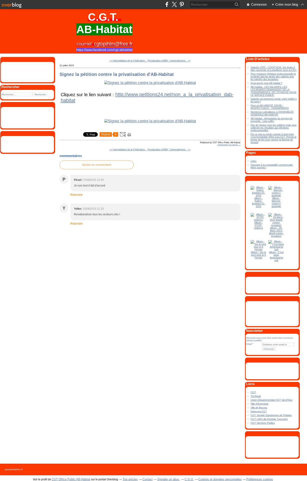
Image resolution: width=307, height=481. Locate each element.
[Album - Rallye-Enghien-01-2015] (258, 195)
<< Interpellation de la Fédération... (128, 60)
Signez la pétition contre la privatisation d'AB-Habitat (117, 74)
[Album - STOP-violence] (258, 219)
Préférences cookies (259, 479)
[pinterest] (182, 4)
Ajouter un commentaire (96, 164)
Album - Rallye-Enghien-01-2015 (258, 202)
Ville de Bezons (259, 407)
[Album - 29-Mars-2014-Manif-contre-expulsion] (276, 225)
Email (249, 344)
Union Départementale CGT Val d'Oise (271, 400)
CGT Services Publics (263, 423)
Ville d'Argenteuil (259, 403)
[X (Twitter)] (174, 4)
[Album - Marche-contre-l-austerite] (276, 195)
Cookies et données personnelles (220, 479)
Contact (147, 479)
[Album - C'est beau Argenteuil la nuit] (276, 249)
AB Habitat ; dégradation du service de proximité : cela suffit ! (271, 120)
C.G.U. (189, 479)
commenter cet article (227, 145)
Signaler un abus (168, 479)
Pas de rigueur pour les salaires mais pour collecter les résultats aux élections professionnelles (274, 128)
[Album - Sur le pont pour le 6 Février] (258, 249)
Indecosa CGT (259, 411)
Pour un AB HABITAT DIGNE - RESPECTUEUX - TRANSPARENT (270, 106)
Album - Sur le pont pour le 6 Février (258, 255)
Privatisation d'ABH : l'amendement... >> (169, 60)
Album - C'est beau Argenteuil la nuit (276, 256)
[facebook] (167, 4)
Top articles (130, 479)
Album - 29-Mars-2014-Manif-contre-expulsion (276, 232)
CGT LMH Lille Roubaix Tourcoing (269, 419)
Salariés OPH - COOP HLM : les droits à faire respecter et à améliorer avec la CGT (274, 68)
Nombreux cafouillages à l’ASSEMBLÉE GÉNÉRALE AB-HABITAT (272, 113)
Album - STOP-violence (258, 225)
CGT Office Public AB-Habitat (71, 479)
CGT (253, 392)
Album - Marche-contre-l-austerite (276, 202)
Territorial (256, 396)
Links (253, 161)
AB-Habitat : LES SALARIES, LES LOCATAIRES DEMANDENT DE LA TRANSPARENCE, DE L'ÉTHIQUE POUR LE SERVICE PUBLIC (273, 91)
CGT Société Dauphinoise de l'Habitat (271, 415)
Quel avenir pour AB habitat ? (266, 83)
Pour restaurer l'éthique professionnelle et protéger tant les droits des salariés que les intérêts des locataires (273, 77)
